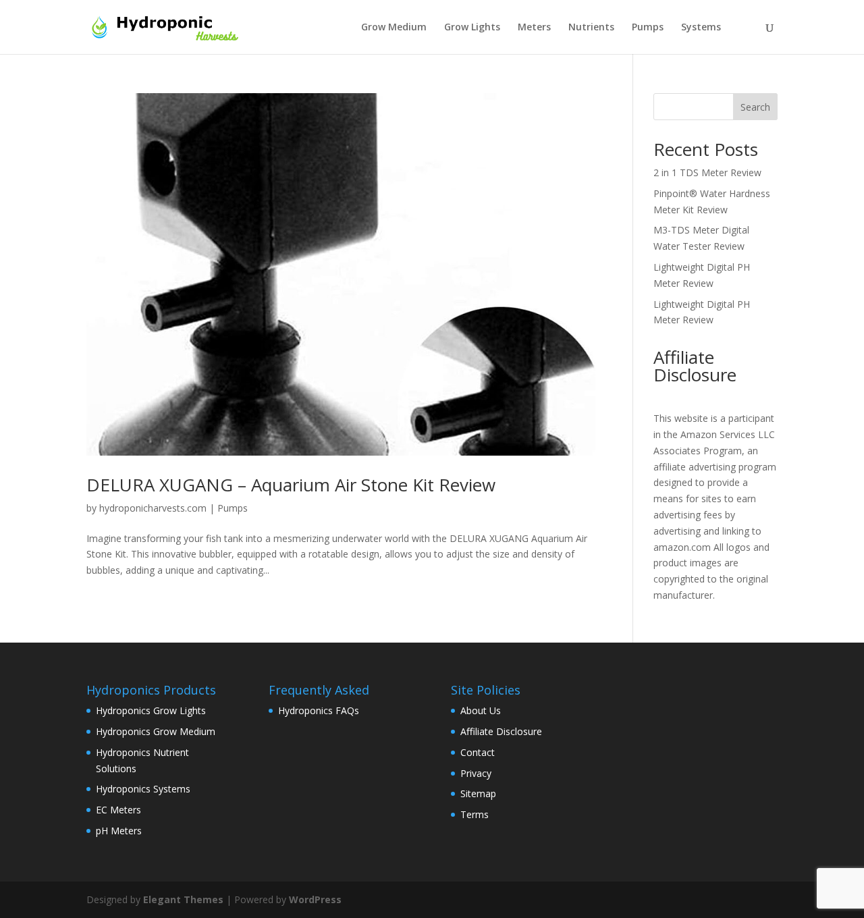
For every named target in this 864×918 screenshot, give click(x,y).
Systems (701, 27)
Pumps (648, 27)
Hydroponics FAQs (318, 710)
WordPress (315, 899)
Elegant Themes (183, 899)
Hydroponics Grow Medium (155, 731)
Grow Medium (394, 27)
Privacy (475, 773)
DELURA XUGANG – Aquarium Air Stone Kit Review (290, 485)
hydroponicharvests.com (153, 508)
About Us (480, 710)
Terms (474, 814)
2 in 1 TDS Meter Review (707, 172)
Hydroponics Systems (143, 788)
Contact (477, 752)
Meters (534, 27)
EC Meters (118, 809)
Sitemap (478, 793)
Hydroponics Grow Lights (151, 710)
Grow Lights (472, 27)
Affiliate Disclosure (501, 731)
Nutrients (591, 27)
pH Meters (119, 830)
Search (755, 107)
